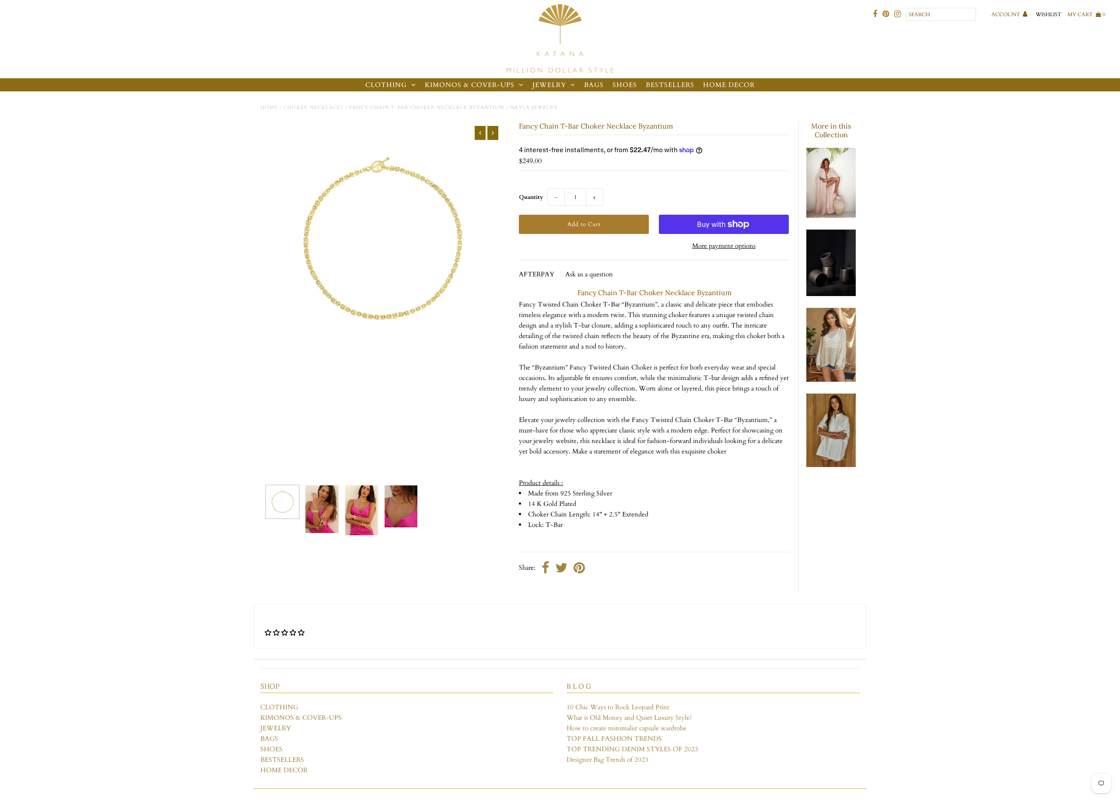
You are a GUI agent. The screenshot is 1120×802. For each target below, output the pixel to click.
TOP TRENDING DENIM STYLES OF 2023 (632, 749)
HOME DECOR (729, 84)
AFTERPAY (537, 274)
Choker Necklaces (313, 107)
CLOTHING (386, 84)
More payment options (724, 245)
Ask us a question (589, 274)
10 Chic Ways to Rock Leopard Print (618, 707)
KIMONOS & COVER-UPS (469, 84)
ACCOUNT (1006, 14)
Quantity (531, 197)
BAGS (594, 84)
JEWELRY (549, 84)
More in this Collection (831, 130)
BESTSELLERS (670, 84)
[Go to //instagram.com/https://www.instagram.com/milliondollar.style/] (897, 14)
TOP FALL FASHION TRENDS (614, 738)
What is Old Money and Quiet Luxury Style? (629, 717)
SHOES (624, 84)
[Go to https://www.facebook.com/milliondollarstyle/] (875, 14)
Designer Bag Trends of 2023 (607, 759)
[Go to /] (559, 39)
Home (269, 107)
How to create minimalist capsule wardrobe (626, 728)
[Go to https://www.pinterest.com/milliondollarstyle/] (885, 14)
